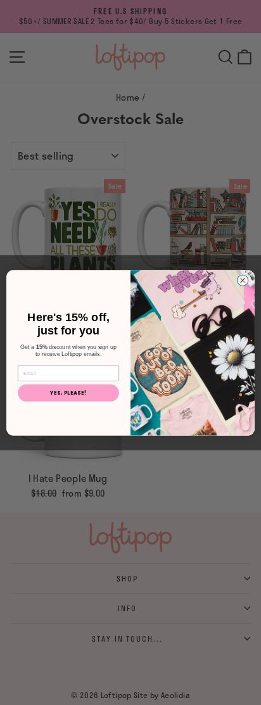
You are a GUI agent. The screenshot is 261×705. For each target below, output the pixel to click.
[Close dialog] (242, 280)
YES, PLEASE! (68, 393)
